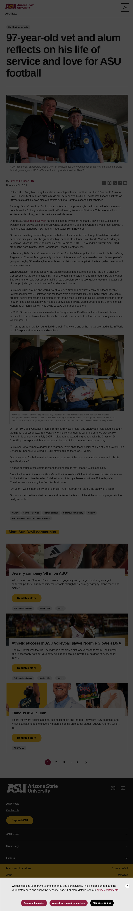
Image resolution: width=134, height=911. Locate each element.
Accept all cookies (34, 903)
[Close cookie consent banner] (127, 886)
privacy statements (107, 890)
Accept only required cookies (68, 903)
